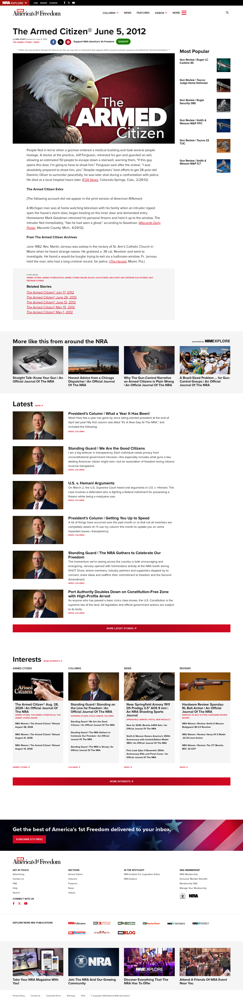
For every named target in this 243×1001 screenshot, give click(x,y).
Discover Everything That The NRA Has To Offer (146, 981)
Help (15, 888)
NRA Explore (130, 879)
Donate (53, 2)
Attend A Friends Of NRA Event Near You (203, 981)
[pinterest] (68, 40)
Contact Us (18, 879)
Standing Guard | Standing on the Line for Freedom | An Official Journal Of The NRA (93, 708)
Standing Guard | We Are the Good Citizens (106, 448)
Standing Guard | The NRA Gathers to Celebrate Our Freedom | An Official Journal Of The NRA (90, 736)
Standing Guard (79, 715)
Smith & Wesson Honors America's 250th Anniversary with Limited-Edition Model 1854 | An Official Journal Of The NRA (148, 739)
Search (16, 892)
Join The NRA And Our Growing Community (92, 981)
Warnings (71, 995)
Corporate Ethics (53, 995)
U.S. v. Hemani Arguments (91, 483)
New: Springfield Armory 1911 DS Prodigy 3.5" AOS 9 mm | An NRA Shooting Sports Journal (148, 710)
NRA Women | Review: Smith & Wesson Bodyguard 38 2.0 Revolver (203, 725)
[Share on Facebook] (53, 40)
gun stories (102, 277)
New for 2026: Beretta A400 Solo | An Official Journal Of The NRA (146, 727)
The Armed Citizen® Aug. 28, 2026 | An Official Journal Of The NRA (37, 708)
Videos (159, 13)
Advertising (18, 874)
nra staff (114, 277)
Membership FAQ (188, 883)
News (127, 13)
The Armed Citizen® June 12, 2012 (51, 302)
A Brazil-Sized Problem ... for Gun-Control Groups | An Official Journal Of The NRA (205, 381)
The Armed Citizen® (23, 42)
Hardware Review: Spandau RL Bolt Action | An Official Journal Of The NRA (202, 708)
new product (163, 719)
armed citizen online (76, 277)
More (38, 405)
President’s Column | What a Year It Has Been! (109, 413)
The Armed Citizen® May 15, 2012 (51, 307)
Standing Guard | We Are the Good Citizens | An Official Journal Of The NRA (93, 723)
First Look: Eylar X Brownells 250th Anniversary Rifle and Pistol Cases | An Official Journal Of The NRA (147, 754)
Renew (43, 2)
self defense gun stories (134, 277)
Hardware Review (217, 714)
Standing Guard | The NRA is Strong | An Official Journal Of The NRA (92, 748)
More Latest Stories (135, 628)
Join (35, 2)
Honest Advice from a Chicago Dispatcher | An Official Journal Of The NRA (91, 381)
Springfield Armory (137, 719)
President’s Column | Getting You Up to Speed (108, 518)
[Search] (227, 13)
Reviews (185, 668)
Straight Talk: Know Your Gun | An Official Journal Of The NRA (38, 379)
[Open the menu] (184, 12)
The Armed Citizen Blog (43, 714)
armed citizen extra (53, 277)
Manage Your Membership (193, 888)
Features (143, 13)
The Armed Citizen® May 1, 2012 (50, 312)
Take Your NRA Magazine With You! (36, 981)
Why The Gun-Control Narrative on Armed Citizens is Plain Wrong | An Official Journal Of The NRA (149, 381)
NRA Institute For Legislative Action (142, 874)
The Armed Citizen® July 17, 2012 (50, 292)
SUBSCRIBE (29, 839)
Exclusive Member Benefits (193, 879)
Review (185, 717)
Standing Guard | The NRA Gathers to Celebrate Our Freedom (114, 555)
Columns (109, 13)
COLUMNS (109, 715)
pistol (152, 719)
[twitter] (60, 40)
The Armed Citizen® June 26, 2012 (52, 297)
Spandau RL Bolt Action (194, 714)
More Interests (51, 661)
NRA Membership (189, 874)
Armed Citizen (22, 668)
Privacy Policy (19, 995)
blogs (91, 277)
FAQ (15, 883)
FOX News (90, 179)
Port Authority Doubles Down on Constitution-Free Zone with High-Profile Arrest (118, 594)
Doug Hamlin (96, 715)
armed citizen (34, 277)
